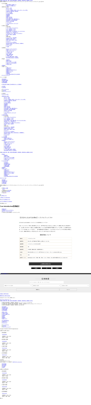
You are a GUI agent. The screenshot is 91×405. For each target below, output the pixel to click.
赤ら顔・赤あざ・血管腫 (11, 34)
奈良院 (3, 367)
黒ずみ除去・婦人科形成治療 (11, 20)
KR (7, 94)
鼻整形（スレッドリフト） (9, 142)
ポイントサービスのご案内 (11, 62)
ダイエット (8, 41)
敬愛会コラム (8, 72)
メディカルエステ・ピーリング (12, 23)
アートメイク (8, 22)
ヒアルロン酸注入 (9, 13)
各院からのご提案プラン (11, 5)
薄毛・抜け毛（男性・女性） (9, 129)
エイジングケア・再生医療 (11, 37)
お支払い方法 (8, 64)
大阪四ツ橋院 (6, 165)
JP (2, 94)
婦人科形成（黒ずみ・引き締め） (12, 57)
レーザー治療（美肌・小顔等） (12, 56)
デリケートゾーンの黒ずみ (11, 42)
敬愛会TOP (4, 209)
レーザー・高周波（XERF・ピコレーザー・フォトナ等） (17, 10)
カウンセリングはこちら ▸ (5, 299)
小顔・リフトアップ (10, 51)
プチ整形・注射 (9, 52)
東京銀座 (3, 179)
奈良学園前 (4, 183)
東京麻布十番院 (7, 164)
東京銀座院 (6, 163)
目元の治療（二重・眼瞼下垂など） (11, 108)
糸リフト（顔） (7, 97)
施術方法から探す (5, 96)
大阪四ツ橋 (4, 182)
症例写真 (3, 140)
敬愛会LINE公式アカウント (11, 69)
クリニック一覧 (5, 160)
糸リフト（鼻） (9, 9)
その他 (7, 24)
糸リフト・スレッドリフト (7, 211)
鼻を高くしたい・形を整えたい (12, 32)
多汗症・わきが (9, 44)
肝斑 (7, 35)
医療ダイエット (9, 16)
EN (4, 94)
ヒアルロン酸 (8, 53)
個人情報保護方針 (5, 320)
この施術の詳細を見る (45, 263)
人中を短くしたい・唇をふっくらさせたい (14, 33)
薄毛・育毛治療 (9, 17)
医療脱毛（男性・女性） (11, 38)
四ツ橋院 (3, 366)
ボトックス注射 (9, 12)
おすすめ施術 (4, 137)
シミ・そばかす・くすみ (8, 118)
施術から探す (4, 312)
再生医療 (8, 14)
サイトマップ (4, 322)
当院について (8, 67)
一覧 (46, 268)
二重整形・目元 (9, 55)
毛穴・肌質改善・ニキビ (11, 30)
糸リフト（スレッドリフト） (11, 48)
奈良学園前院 (6, 166)
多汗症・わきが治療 (10, 21)
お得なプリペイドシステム (11, 63)
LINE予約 (4, 87)
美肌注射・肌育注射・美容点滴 (12, 11)
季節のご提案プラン (8, 138)
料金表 (3, 154)
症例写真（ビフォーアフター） (8, 210)
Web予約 (3, 86)
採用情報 (8, 73)
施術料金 (8, 59)
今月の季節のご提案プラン (11, 4)
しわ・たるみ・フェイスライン (12, 27)
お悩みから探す (5, 313)
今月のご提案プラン (6, 314)
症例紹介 (3, 315)
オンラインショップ (6, 75)
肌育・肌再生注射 (9, 54)
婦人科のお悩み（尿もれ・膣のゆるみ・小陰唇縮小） (14, 132)
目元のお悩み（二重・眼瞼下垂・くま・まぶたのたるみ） (15, 120)
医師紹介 (3, 65)
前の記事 (36, 268)
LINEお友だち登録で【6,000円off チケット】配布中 (11, 84)
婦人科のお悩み (15, 43)
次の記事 (57, 268)
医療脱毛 (8, 15)
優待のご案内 (6, 156)
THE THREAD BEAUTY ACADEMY (13, 74)
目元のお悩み (15, 31)
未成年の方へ (8, 68)
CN (5, 94)
